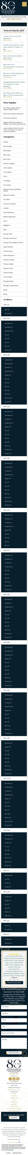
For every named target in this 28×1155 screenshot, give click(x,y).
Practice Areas (14, 1098)
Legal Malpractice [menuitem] (8, 212)
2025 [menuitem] (6, 318)
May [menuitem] (7, 342)
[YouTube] (17, 1078)
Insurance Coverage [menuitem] (9, 204)
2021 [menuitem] (6, 510)
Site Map (14, 1104)
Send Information (14, 1053)
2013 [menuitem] (6, 870)
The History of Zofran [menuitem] (10, 118)
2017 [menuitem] (6, 690)
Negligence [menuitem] (6, 225)
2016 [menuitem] (6, 738)
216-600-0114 (14, 19)
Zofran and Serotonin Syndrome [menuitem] (13, 114)
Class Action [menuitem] (7, 185)
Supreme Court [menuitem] (8, 268)
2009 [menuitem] (6, 934)
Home (14, 1093)
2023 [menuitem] (6, 407)
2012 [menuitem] (6, 892)
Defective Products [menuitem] (9, 195)
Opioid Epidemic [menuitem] (8, 247)
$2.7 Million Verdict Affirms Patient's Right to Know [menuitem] (12, 108)
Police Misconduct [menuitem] (8, 255)
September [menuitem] (9, 331)
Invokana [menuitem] (6, 208)
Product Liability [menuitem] (8, 264)
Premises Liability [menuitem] (8, 260)
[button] (24, 4)
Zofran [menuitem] (5, 294)
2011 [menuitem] (6, 921)
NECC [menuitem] (5, 221)
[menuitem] (14, 1094)
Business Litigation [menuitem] (9, 163)
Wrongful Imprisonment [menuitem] (10, 285)
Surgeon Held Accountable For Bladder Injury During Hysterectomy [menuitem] (14, 123)
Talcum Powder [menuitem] (8, 273)
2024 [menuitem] (6, 355)
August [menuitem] (8, 375)
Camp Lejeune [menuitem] (7, 168)
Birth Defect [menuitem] (7, 151)
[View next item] (17, 980)
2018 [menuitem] (6, 642)
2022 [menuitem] (6, 458)
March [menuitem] (7, 394)
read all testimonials (14, 982)
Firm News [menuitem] (6, 199)
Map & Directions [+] (14, 1089)
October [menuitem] (8, 367)
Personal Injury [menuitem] (8, 251)
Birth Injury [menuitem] (6, 155)
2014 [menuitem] (6, 830)
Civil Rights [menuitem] (6, 181)
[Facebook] (10, 1078)
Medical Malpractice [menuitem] (9, 217)
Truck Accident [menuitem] (7, 277)
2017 (5, 24)
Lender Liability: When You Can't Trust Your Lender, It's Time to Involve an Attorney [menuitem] (13, 129)
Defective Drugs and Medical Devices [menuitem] (12, 190)
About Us (14, 1096)
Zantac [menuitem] (5, 290)
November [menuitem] (9, 327)
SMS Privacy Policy (14, 1111)
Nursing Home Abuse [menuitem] (9, 238)
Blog (14, 1100)
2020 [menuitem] (6, 550)
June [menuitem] (7, 338)
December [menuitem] (8, 323)
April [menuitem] (7, 310)
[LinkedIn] (14, 1078)
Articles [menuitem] (5, 142)
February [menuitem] (8, 313)
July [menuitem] (7, 335)
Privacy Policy (14, 1106)
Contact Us (14, 1102)
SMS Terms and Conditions (14, 1108)
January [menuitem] (8, 350)
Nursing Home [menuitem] (7, 234)
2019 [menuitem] (6, 594)
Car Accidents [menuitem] (7, 172)
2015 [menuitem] (7, 778)
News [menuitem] (5, 230)
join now (14, 1117)
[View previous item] (10, 980)
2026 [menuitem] (6, 305)
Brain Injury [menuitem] (6, 159)
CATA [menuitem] (5, 176)
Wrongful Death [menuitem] (8, 281)
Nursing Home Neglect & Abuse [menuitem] (13, 242)
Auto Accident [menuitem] (7, 146)
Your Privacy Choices (13, 1142)
